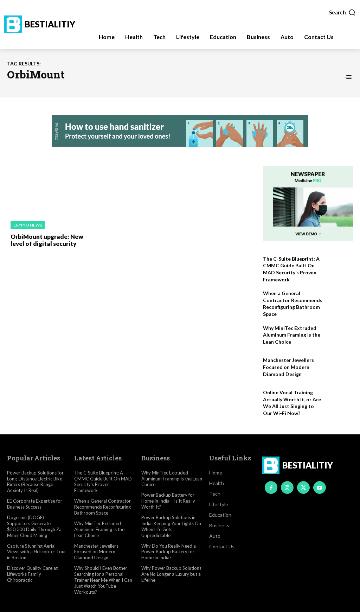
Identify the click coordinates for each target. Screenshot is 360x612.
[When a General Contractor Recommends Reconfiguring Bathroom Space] (339, 301)
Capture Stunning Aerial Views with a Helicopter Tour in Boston (36, 552)
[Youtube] (319, 487)
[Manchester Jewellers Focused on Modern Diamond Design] (339, 368)
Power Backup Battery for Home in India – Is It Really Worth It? (168, 501)
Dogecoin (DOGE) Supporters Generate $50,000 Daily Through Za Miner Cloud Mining (34, 526)
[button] (342, 12)
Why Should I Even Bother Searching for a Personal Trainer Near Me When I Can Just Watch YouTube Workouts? (103, 580)
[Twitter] (303, 487)
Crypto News (27, 225)
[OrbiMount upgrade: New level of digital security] (47, 190)
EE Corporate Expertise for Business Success (34, 504)
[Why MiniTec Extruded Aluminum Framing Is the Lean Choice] (339, 336)
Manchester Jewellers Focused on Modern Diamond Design (288, 367)
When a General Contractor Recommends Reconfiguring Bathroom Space (292, 303)
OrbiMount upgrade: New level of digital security (47, 240)
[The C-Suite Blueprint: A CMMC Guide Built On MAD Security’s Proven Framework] (339, 267)
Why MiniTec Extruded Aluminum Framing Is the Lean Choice (291, 335)
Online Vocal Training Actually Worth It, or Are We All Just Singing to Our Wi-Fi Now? (292, 402)
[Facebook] (271, 487)
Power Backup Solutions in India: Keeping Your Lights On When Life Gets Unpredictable (171, 526)
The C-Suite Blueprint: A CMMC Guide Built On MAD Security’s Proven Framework (103, 481)
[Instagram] (287, 487)
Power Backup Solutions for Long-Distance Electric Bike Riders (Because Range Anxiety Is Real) (35, 481)
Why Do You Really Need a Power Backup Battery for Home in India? (168, 552)
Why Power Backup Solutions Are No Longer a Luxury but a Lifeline (171, 574)
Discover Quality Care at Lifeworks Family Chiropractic (32, 574)
